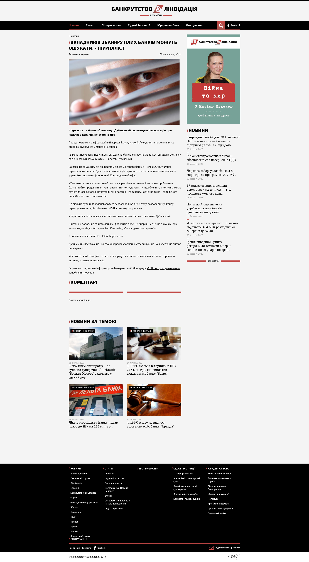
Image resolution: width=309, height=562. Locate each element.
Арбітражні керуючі (218, 503)
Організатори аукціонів (220, 508)
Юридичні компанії (218, 494)
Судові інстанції (139, 25)
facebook (235, 25)
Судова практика (114, 508)
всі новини (213, 261)
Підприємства (112, 25)
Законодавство (78, 473)
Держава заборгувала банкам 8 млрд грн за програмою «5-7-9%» (211, 173)
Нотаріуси (213, 499)
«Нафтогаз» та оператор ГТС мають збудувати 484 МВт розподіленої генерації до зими (212, 227)
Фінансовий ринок (80, 536)
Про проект (74, 548)
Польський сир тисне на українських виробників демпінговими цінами (204, 208)
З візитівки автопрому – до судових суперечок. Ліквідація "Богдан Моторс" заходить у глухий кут (92, 371)
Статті (90, 25)
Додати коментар (79, 300)
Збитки (74, 507)
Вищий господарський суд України (185, 488)
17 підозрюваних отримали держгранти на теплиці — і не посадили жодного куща (209, 189)
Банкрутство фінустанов (83, 492)
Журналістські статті (116, 478)
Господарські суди (183, 473)
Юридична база (168, 25)
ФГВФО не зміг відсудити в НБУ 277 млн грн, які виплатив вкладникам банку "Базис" (151, 370)
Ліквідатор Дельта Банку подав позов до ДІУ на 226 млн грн (93, 424)
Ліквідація (76, 483)
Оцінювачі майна (217, 513)
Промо (73, 526)
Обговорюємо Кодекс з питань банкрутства (117, 502)
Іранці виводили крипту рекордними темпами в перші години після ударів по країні (209, 246)
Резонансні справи (83, 331)
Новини (74, 25)
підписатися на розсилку (228, 547)
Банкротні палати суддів (186, 499)
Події (73, 517)
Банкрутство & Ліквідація (136, 142)
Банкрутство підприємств (84, 502)
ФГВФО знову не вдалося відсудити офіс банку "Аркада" (150, 424)
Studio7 (234, 557)
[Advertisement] (213, 289)
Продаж (74, 521)
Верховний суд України (185, 494)
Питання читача (113, 483)
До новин (74, 36)
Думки (108, 495)
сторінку (74, 147)
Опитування (194, 25)
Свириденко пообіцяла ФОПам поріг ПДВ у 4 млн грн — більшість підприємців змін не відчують (213, 141)
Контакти (87, 548)
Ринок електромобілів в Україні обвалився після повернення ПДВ (211, 158)
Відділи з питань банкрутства (217, 488)
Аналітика (110, 473)
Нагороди (75, 512)
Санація (74, 488)
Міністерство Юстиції (219, 473)
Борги (73, 497)
